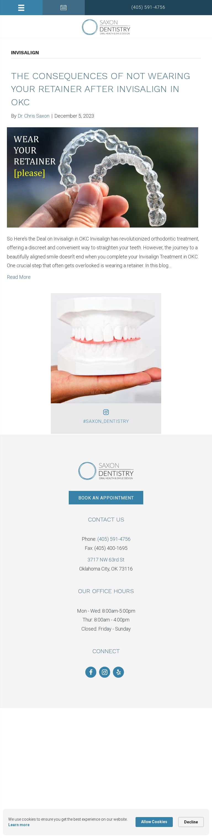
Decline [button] (191, 822)
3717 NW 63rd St (106, 560)
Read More (19, 277)
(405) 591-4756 (114, 539)
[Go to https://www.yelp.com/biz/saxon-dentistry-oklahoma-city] (118, 672)
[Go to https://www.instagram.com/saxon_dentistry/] (104, 672)
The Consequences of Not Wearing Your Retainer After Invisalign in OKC (100, 88)
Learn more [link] (19, 825)
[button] (148, 7)
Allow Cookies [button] (154, 822)
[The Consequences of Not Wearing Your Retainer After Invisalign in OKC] (102, 177)
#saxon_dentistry (106, 421)
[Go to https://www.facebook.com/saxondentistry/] (90, 672)
